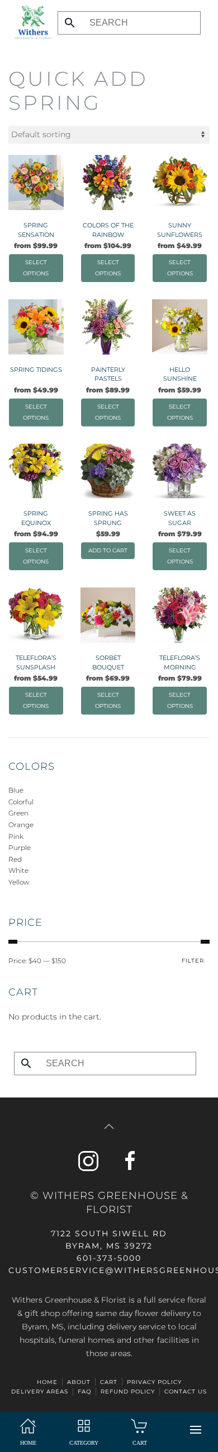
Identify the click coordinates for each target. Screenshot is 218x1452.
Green (18, 813)
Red (15, 859)
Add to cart (107, 550)
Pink (15, 836)
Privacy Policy (154, 1382)
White (18, 870)
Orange (21, 824)
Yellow (18, 882)
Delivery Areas (39, 1391)
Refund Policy (128, 1391)
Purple (19, 847)
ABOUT (79, 1382)
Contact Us (185, 1391)
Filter (193, 960)
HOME (47, 1382)
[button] (195, 1429)
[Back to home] (30, 22)
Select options (36, 267)
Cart (108, 1382)
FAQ (84, 1391)
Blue (15, 790)
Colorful (21, 802)
